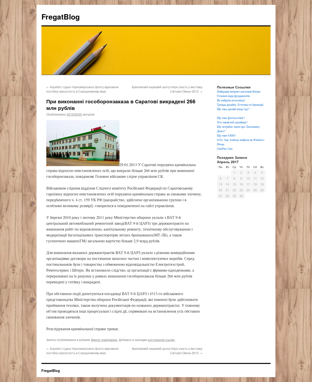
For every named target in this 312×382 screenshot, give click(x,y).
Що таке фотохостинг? (231, 118)
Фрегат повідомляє (104, 340)
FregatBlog (60, 16)
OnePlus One (225, 148)
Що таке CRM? (226, 135)
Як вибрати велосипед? (231, 100)
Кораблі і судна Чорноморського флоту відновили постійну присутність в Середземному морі (82, 89)
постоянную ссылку (161, 340)
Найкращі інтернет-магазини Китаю (239, 91)
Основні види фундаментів (233, 96)
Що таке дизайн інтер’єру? (233, 109)
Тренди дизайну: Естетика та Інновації (240, 104)
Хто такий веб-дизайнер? (232, 122)
